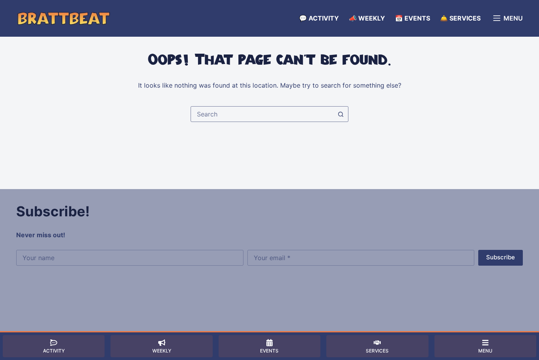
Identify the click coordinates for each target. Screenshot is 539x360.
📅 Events (412, 18)
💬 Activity (319, 18)
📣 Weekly (367, 18)
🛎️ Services (460, 18)
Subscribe (500, 257)
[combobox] (262, 114)
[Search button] (340, 114)
